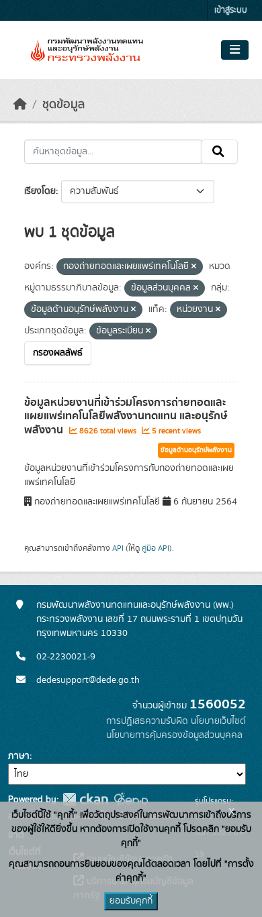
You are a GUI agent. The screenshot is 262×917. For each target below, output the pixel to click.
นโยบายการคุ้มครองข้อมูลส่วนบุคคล (174, 735)
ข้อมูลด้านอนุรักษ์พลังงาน (196, 450)
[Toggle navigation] (235, 50)
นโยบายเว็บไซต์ (218, 721)
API (118, 548)
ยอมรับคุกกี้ (131, 901)
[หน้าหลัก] (20, 104)
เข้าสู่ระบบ (230, 10)
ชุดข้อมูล (63, 104)
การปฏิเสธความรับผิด (147, 721)
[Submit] (219, 152)
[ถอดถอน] (193, 267)
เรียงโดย (40, 191)
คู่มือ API (155, 548)
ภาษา (19, 756)
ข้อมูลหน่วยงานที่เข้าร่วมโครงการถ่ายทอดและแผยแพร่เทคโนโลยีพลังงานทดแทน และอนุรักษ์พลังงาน (125, 416)
